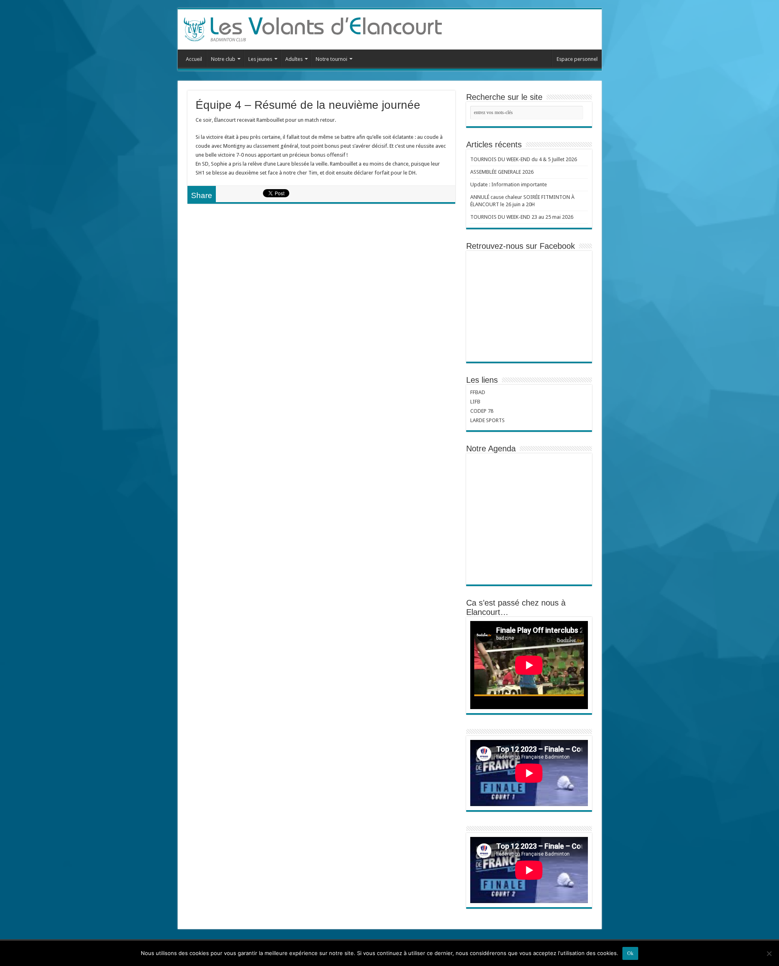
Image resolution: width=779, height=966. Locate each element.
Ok (630, 953)
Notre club (223, 59)
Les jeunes (260, 59)
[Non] (769, 953)
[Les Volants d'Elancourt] (313, 28)
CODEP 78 (481, 411)
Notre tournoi (331, 59)
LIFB (475, 402)
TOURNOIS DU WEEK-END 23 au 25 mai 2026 (521, 217)
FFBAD (477, 392)
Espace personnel (577, 59)
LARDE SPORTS (487, 420)
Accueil (194, 59)
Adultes (294, 59)
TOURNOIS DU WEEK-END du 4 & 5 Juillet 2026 (523, 159)
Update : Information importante (508, 184)
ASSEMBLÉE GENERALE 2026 (502, 172)
